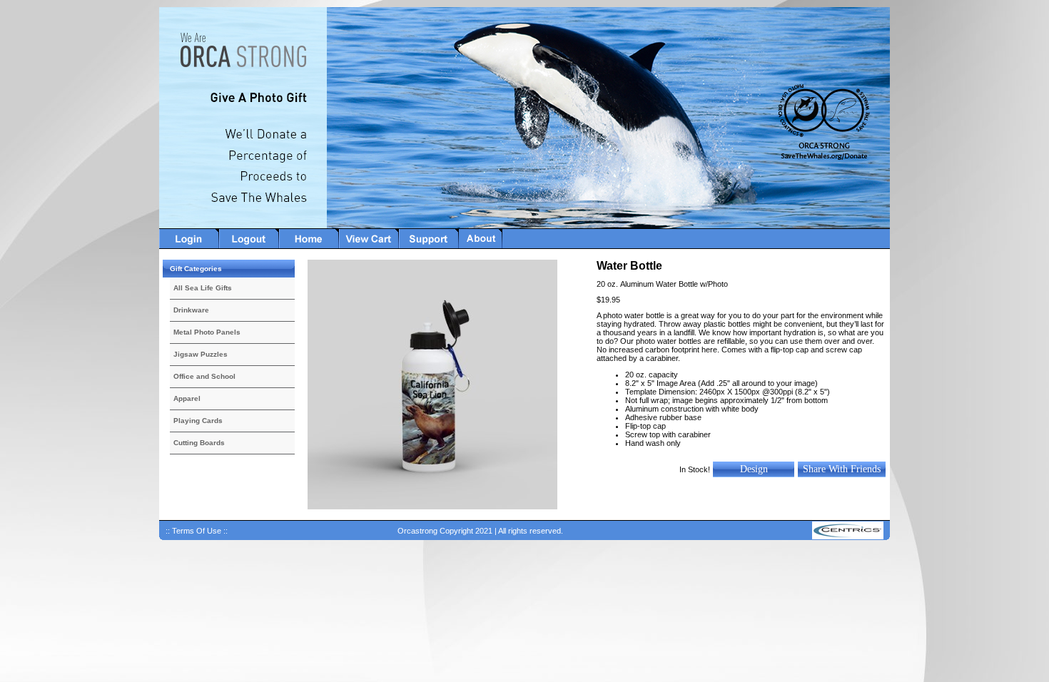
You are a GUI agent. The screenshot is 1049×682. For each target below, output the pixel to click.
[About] (480, 246)
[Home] (309, 246)
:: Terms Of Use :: (197, 530)
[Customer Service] (429, 246)
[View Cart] (369, 246)
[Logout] (249, 246)
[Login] (189, 246)
